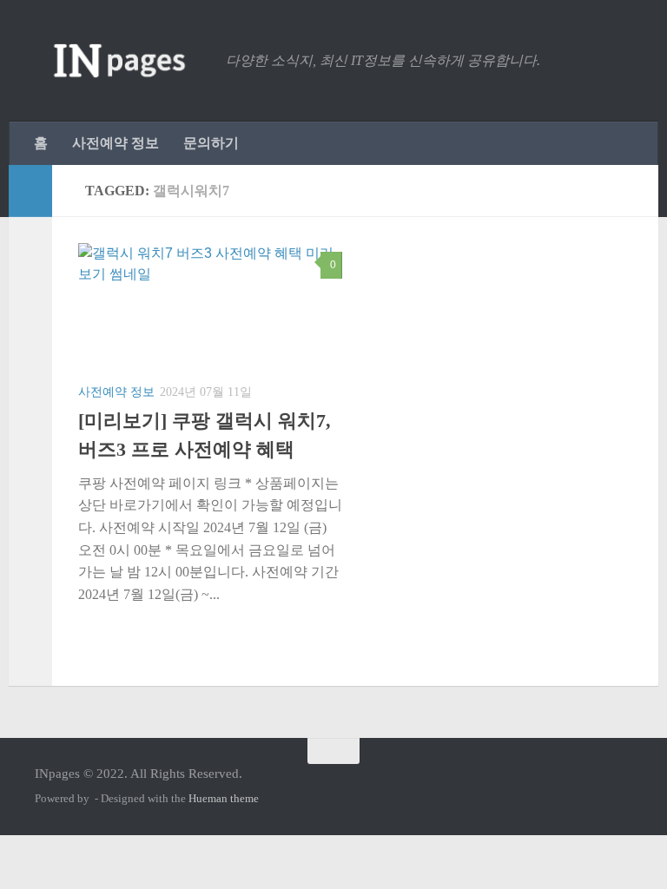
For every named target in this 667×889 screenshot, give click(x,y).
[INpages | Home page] (121, 61)
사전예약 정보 (115, 142)
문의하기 (211, 142)
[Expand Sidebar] (30, 191)
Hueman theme (223, 798)
